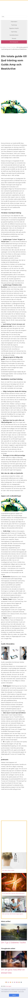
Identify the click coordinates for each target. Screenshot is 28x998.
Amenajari (8, 986)
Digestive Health (14, 28)
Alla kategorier (14, 42)
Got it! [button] (14, 995)
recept (14, 38)
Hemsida (2, 47)
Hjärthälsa (14, 31)
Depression (14, 21)
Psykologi (14, 25)
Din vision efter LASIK (8, 870)
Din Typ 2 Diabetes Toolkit (13, 942)
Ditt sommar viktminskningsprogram (12, 914)
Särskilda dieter (14, 35)
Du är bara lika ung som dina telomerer (13, 893)
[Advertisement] (14, 8)
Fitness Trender (11, 47)
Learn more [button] (21, 991)
